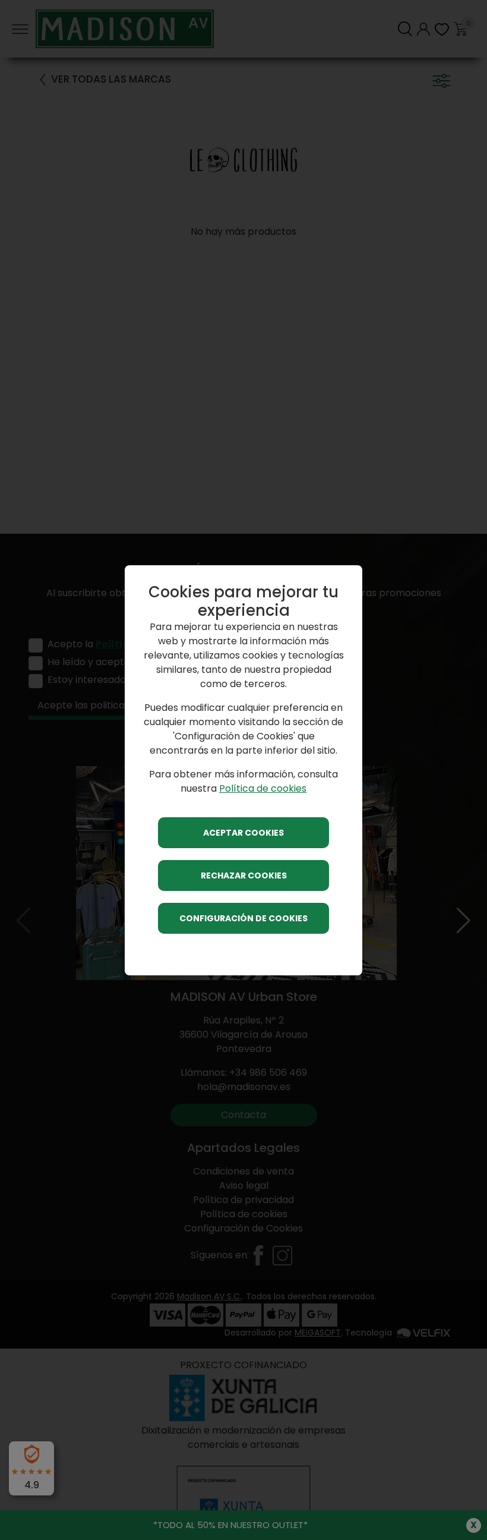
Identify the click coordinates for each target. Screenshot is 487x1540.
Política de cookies (262, 788)
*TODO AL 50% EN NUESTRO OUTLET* (230, 1525)
